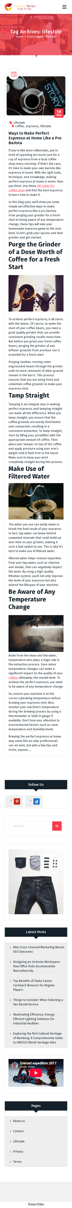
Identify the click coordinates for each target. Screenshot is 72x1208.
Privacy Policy (36, 1203)
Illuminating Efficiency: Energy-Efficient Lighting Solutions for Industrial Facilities (34, 1019)
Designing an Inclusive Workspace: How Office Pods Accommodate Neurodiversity (36, 966)
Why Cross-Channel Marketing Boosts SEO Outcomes (38, 949)
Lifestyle (19, 122)
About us (19, 1121)
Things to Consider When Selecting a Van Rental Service (38, 1002)
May (59, 113)
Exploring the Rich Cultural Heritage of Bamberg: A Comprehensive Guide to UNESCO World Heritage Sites (38, 1038)
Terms (17, 1161)
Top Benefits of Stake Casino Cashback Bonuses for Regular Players (34, 985)
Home (19, 36)
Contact (18, 1131)
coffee (19, 126)
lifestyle (45, 126)
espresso (32, 126)
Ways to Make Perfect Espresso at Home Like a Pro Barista (34, 138)
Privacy (18, 1151)
